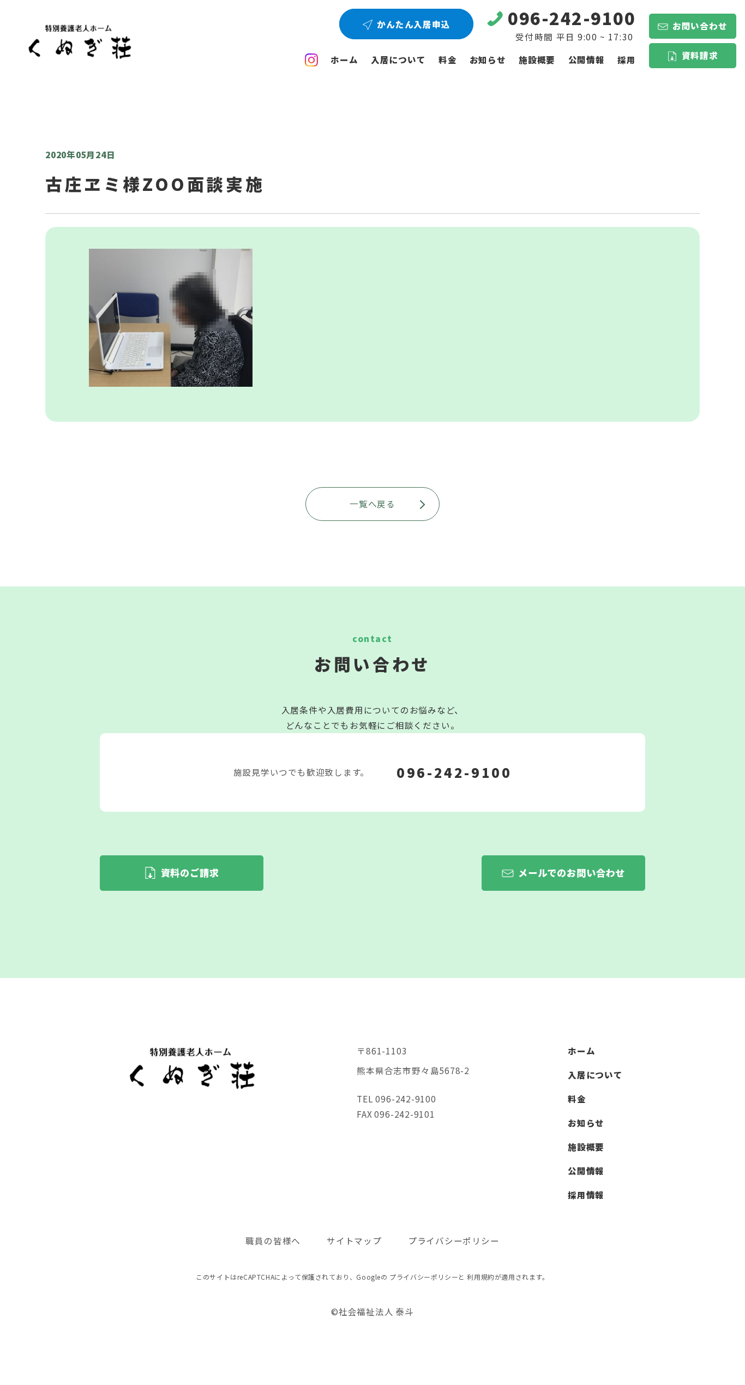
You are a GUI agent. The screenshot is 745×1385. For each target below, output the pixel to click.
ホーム (344, 59)
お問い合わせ (700, 26)
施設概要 (537, 59)
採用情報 (586, 1195)
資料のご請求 (190, 872)
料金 (447, 59)
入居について (398, 59)
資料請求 (700, 55)
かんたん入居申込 (413, 24)
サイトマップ (354, 1240)
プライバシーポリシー (454, 1240)
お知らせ (488, 59)
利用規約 (480, 1276)
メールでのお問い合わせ (571, 872)
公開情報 (586, 1171)
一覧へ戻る (372, 503)
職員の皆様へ (273, 1240)
